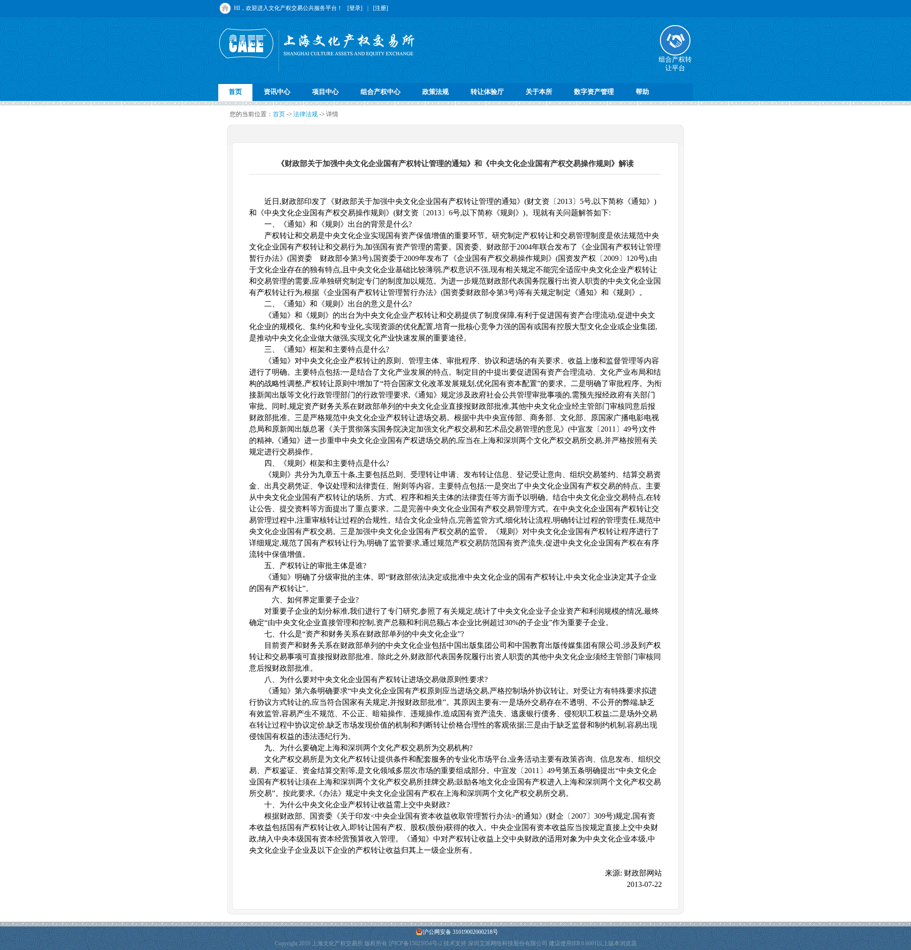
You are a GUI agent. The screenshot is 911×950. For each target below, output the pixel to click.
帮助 (642, 91)
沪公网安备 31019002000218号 (460, 932)
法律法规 (305, 114)
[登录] (355, 8)
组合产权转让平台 (675, 64)
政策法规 (435, 91)
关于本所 (539, 91)
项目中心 (325, 91)
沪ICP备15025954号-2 (415, 943)
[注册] (380, 8)
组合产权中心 (380, 91)
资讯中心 (277, 91)
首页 (235, 91)
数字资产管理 (594, 91)
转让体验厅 (487, 91)
